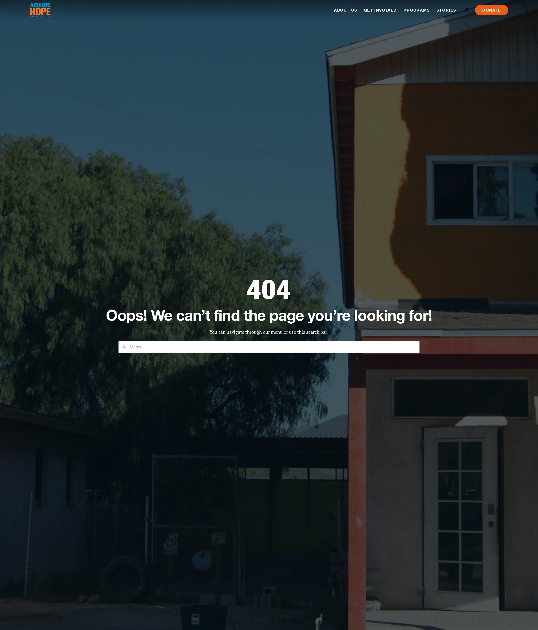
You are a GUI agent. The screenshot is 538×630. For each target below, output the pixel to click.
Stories (446, 10)
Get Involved (380, 10)
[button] (467, 10)
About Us (345, 10)
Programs (417, 10)
